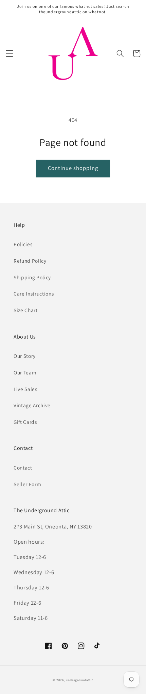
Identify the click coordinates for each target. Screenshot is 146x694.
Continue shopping (73, 168)
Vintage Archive (32, 405)
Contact (23, 467)
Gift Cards (25, 421)
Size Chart (26, 310)
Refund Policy (30, 260)
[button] (9, 53)
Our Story (25, 355)
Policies (23, 244)
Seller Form (27, 484)
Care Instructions (34, 293)
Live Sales (25, 389)
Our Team (25, 372)
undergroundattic (79, 680)
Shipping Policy (32, 277)
